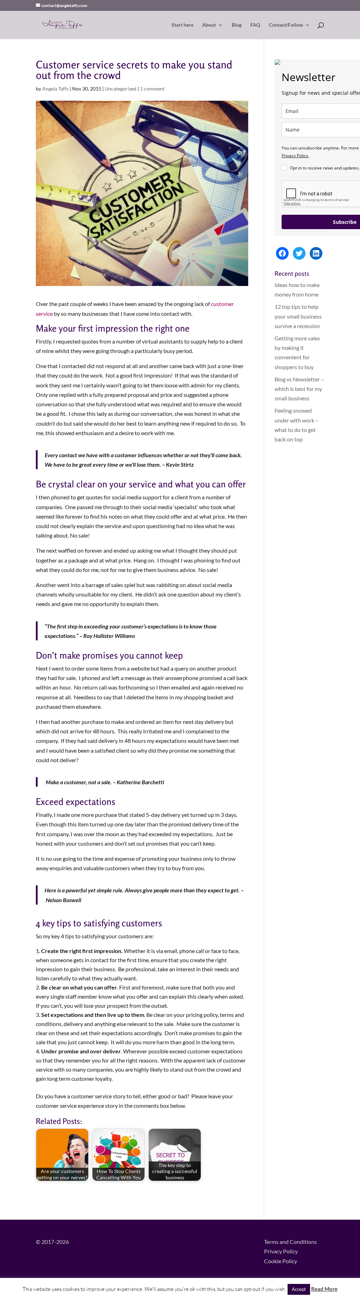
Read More (324, 1289)
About (209, 25)
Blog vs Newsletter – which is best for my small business (299, 388)
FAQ (255, 25)
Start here (182, 25)
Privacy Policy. (295, 156)
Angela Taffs (55, 89)
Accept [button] (299, 1289)
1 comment (152, 89)
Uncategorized (120, 89)
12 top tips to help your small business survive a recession (298, 316)
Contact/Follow (286, 25)
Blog (237, 25)
